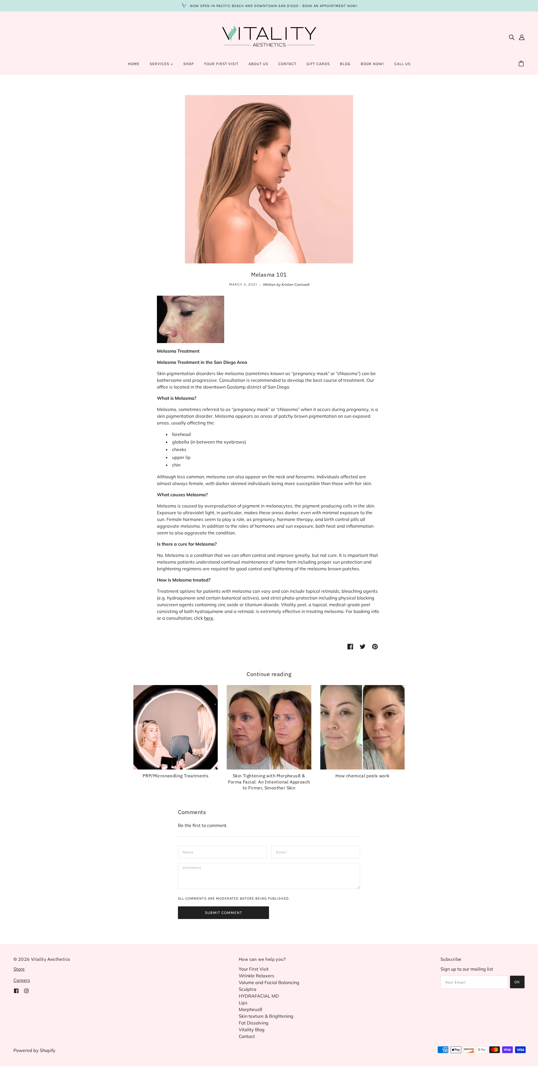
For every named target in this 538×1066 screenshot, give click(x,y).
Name (187, 851)
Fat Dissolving (253, 1023)
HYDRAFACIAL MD (259, 996)
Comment (191, 869)
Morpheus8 (250, 1009)
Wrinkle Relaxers (256, 975)
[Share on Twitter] (362, 646)
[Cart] (522, 64)
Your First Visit (254, 969)
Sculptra (247, 989)
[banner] (269, 36)
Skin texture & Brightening (266, 1016)
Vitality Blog (252, 1029)
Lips (243, 1002)
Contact (247, 1036)
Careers (21, 980)
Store (19, 969)
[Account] (522, 36)
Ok (517, 982)
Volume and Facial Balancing (269, 982)
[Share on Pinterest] (375, 646)
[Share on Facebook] (350, 646)
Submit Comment (223, 912)
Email (281, 851)
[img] (512, 36)
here (208, 618)
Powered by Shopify (34, 1050)
